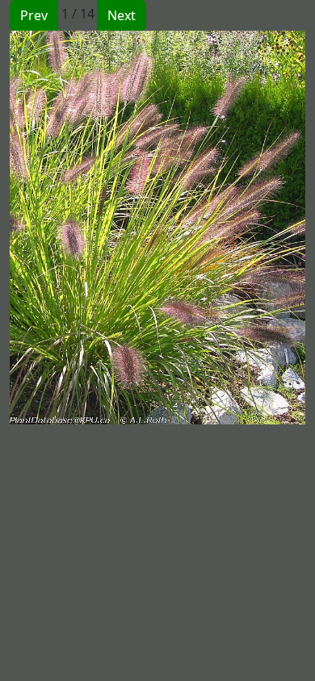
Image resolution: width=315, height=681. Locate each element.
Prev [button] (34, 15)
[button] (84, 227)
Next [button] (121, 15)
